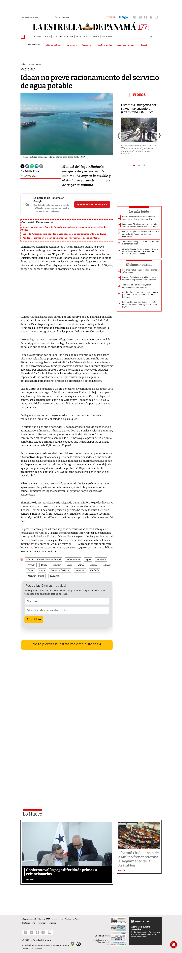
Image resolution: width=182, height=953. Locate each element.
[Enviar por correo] (41, 166)
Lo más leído (139, 211)
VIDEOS (139, 95)
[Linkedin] (37, 166)
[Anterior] (118, 135)
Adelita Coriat (32, 171)
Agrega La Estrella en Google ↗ (92, 204)
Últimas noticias (139, 265)
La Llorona (72, 45)
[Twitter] (22, 166)
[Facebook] (145, 17)
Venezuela (86, 45)
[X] (140, 17)
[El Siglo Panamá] (123, 17)
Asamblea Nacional (126, 45)
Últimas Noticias (53, 45)
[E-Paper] (110, 17)
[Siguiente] (159, 135)
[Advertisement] (66, 765)
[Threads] (134, 17)
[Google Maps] (72, 944)
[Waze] (78, 944)
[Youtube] (156, 17)
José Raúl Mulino (104, 45)
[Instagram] (151, 17)
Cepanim (145, 45)
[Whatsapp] (32, 166)
